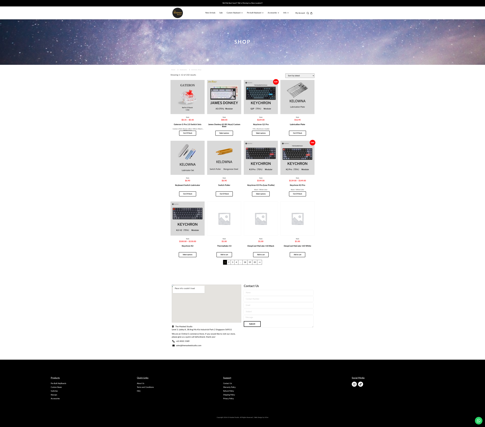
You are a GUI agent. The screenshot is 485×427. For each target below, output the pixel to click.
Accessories (55, 399)
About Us (140, 383)
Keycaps (54, 395)
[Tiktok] (360, 384)
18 (245, 262)
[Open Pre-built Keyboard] (263, 13)
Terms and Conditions (145, 387)
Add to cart (224, 254)
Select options (224, 133)
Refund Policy (228, 391)
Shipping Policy (229, 395)
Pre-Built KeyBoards (58, 383)
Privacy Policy (228, 399)
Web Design (258, 417)
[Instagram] (354, 384)
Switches (54, 391)
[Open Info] (288, 13)
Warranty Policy (229, 387)
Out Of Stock (187, 133)
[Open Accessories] (278, 13)
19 (250, 262)
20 (255, 262)
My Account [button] (300, 13)
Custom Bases (56, 387)
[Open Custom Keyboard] (242, 13)
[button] (308, 14)
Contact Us (227, 383)
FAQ (138, 391)
